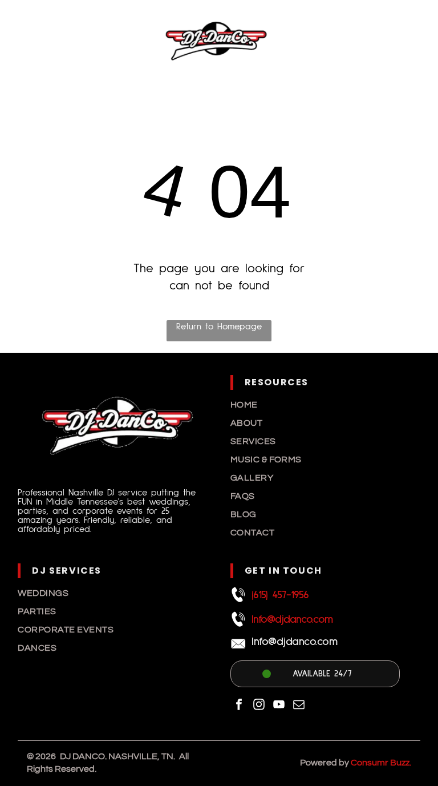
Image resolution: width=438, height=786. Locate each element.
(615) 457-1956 (280, 594)
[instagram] (258, 706)
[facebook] (239, 706)
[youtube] (278, 706)
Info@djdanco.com (292, 619)
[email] (298, 706)
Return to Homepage (219, 326)
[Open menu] (411, 40)
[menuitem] (325, 405)
